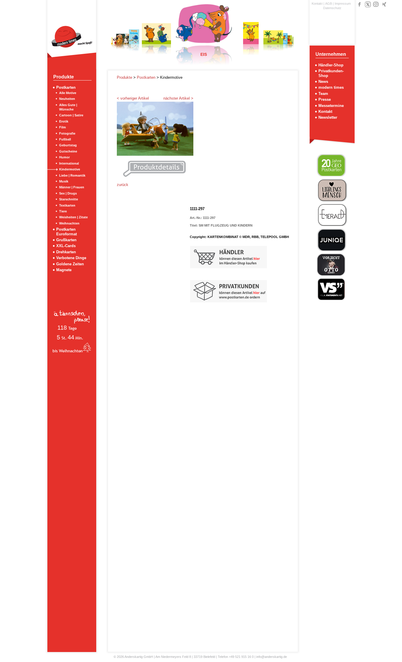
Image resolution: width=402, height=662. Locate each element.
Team (323, 93)
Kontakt (317, 3)
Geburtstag (68, 145)
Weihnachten (69, 223)
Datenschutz (332, 8)
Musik (63, 181)
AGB (328, 3)
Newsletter (327, 117)
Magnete (64, 270)
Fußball (65, 139)
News (323, 81)
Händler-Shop (330, 65)
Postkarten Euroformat (66, 231)
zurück (122, 184)
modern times (331, 87)
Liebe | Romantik (72, 175)
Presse (324, 99)
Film (62, 127)
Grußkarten (66, 240)
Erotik (63, 121)
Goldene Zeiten (70, 264)
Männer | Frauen (71, 187)
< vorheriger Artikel (133, 98)
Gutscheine (68, 151)
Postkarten (66, 87)
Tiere (63, 211)
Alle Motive (67, 93)
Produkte (125, 77)
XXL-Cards (66, 246)
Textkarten (67, 205)
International (69, 163)
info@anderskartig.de (271, 656)
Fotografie (67, 133)
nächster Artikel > (178, 98)
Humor (64, 157)
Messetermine (331, 105)
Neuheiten (67, 98)
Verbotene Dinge (71, 258)
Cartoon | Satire (71, 115)
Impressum (343, 3)
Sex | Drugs (68, 193)
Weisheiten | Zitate (73, 217)
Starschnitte (68, 199)
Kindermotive (69, 169)
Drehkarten (66, 252)
